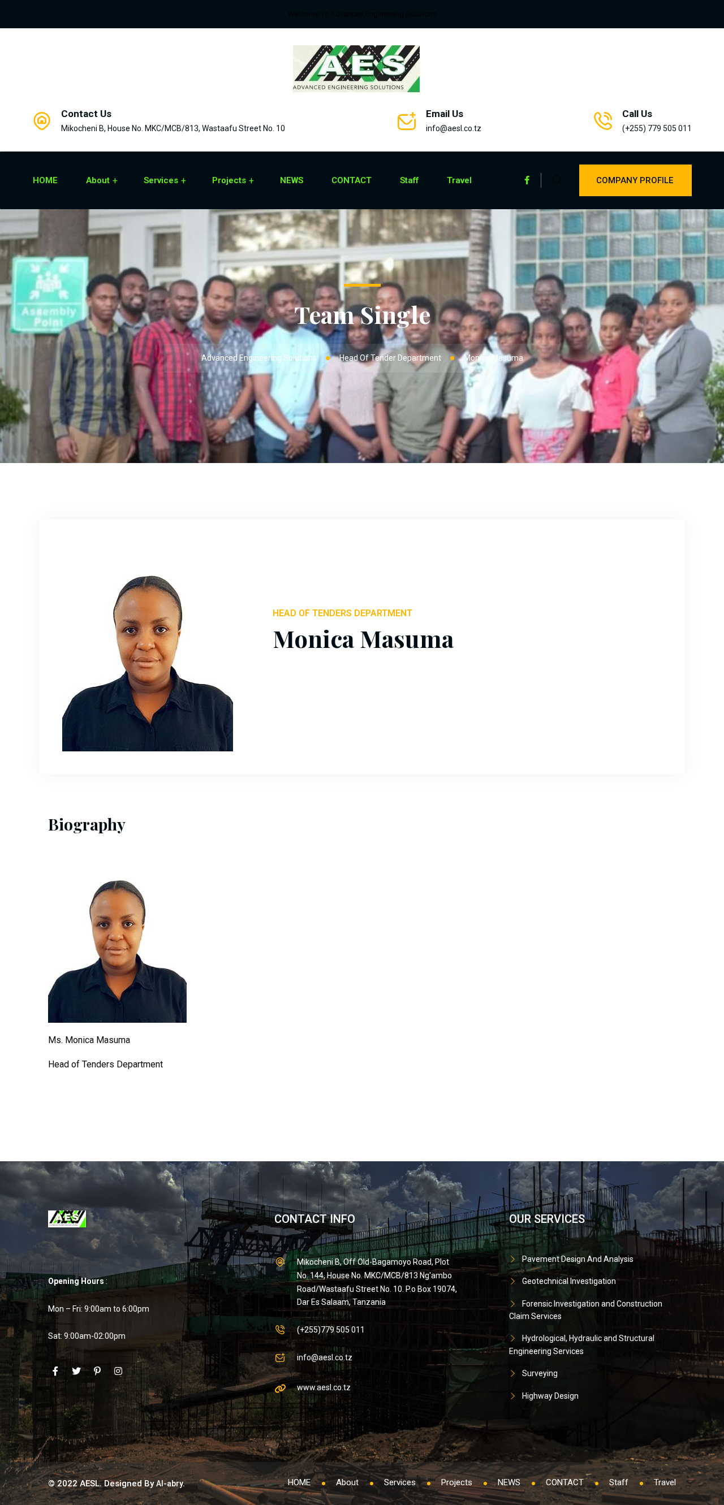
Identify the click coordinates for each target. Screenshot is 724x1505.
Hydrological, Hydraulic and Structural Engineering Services (581, 1344)
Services (161, 180)
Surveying (540, 1373)
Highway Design (550, 1395)
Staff (409, 180)
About (98, 180)
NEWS (291, 180)
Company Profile (634, 180)
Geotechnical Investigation (569, 1281)
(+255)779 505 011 (331, 1329)
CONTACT (351, 180)
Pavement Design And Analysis (578, 1259)
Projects (229, 180)
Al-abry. (170, 1483)
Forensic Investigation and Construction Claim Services (585, 1310)
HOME (45, 180)
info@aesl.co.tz (453, 128)
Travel (459, 180)
